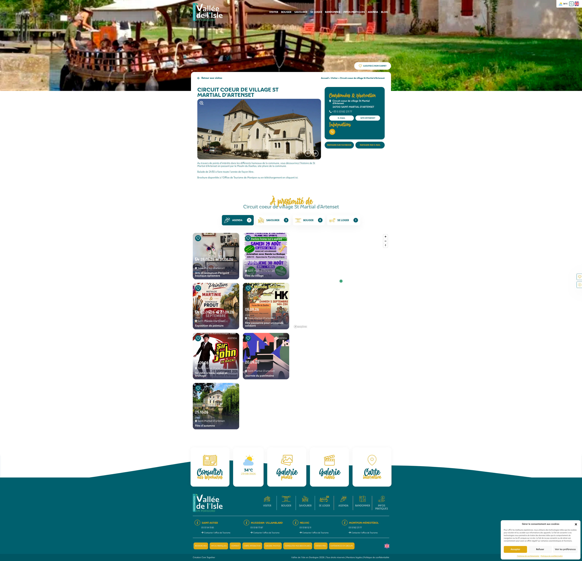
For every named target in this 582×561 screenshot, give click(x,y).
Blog (384, 12)
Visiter (273, 12)
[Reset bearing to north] (385, 245)
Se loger (316, 12)
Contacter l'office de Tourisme (217, 533)
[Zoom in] (385, 236)
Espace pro (320, 546)
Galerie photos (272, 546)
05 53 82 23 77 (355, 527)
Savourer (300, 12)
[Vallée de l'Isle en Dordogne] (207, 11)
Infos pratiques (354, 12)
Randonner (332, 12)
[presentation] (308, 153)
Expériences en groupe (342, 546)
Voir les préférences (565, 549)
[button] (575, 524)
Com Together (208, 557)
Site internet (367, 118)
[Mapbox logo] (300, 326)
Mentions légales (354, 557)
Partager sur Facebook (339, 145)
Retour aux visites (211, 78)
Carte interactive (252, 546)
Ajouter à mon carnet (374, 66)
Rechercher (201, 546)
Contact (235, 546)
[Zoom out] (385, 241)
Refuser (540, 549)
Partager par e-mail (370, 145)
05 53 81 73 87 (256, 527)
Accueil (325, 78)
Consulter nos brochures (298, 546)
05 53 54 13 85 (207, 527)
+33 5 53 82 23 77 (342, 111)
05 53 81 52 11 (305, 527)
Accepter (515, 549)
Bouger (286, 12)
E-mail (341, 118)
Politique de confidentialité (528, 556)
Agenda (373, 12)
